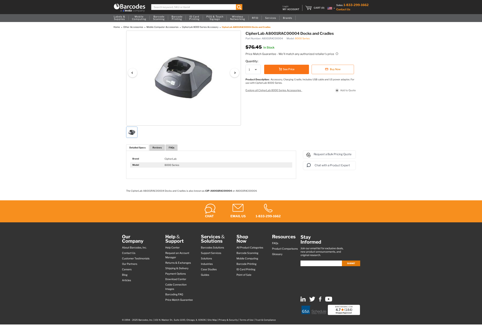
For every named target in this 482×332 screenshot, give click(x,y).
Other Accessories (133, 27)
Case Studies (209, 269)
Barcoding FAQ (174, 294)
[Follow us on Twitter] (312, 300)
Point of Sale (243, 274)
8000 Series (302, 38)
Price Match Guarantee (179, 299)
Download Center (175, 279)
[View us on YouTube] (328, 300)
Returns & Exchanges (178, 262)
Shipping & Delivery (176, 268)
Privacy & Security (228, 320)
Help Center (172, 247)
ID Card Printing (245, 269)
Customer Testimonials (135, 258)
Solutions (206, 258)
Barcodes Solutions (212, 247)
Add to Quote (348, 90)
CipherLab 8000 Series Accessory (200, 27)
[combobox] (197, 7)
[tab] (137, 147)
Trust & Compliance (265, 320)
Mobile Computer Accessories (162, 27)
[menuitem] (119, 18)
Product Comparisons (285, 248)
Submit (351, 263)
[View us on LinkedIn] (303, 300)
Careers (127, 269)
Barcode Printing (246, 263)
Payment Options (175, 273)
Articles (126, 280)
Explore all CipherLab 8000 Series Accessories (274, 90)
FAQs (171, 147)
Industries (207, 263)
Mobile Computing (247, 258)
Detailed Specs (137, 147)
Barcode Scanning (247, 253)
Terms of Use (246, 320)
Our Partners (129, 263)
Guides (205, 274)
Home (117, 27)
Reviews (157, 147)
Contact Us (343, 9)
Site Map (212, 320)
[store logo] (130, 7)
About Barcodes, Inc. (134, 247)
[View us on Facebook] (320, 300)
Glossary (277, 254)
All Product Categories (249, 247)
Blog (124, 274)
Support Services (211, 253)
